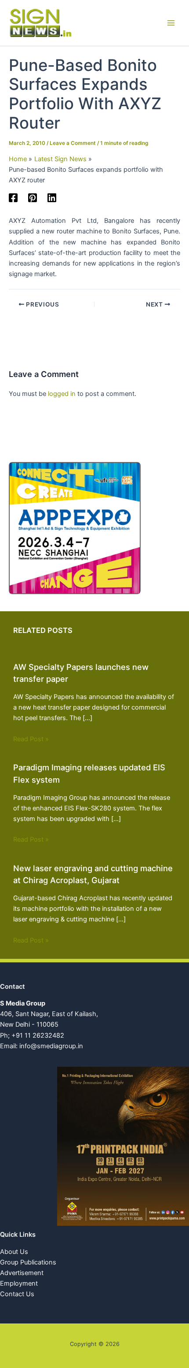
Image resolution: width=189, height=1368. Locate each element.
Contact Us (17, 1294)
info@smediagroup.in (51, 1046)
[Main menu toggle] (171, 23)
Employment (19, 1283)
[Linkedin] (51, 197)
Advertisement (22, 1273)
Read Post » (31, 739)
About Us (14, 1252)
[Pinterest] (32, 197)
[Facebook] (13, 197)
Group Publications (28, 1262)
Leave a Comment (73, 143)
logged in (62, 394)
